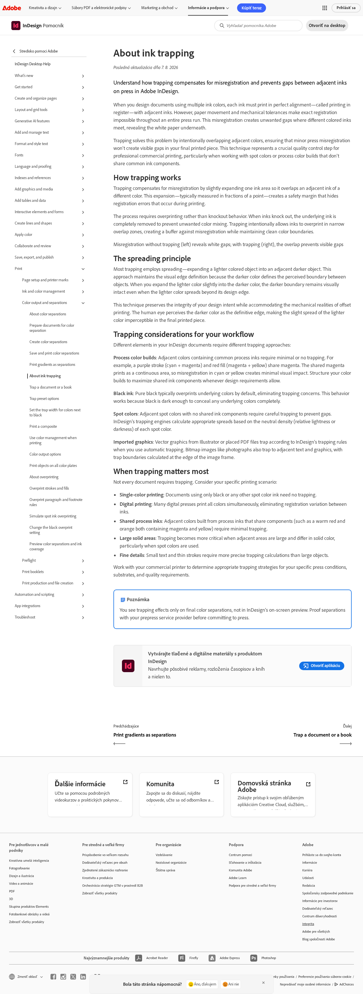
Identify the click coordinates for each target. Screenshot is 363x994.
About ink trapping (45, 376)
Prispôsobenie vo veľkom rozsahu (105, 855)
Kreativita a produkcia (97, 878)
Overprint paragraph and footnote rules (56, 502)
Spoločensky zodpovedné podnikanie (327, 893)
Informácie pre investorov (319, 901)
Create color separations (48, 341)
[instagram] (63, 977)
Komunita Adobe (240, 870)
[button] (324, 7)
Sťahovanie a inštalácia (245, 863)
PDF (12, 891)
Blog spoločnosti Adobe (318, 939)
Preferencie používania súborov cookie (324, 977)
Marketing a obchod (157, 7)
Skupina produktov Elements (29, 907)
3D (11, 899)
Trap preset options (44, 398)
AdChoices (346, 984)
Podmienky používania (278, 977)
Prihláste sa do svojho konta (321, 855)
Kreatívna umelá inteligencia (29, 861)
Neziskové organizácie (171, 863)
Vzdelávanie (164, 855)
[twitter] (73, 977)
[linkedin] (83, 977)
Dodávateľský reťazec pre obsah (104, 863)
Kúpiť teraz (251, 8)
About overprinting (43, 477)
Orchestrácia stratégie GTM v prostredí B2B (110, 886)
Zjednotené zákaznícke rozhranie (105, 870)
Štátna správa (165, 870)
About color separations (47, 314)
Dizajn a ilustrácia (21, 876)
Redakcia (308, 886)
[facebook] (53, 977)
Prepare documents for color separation (51, 328)
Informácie (309, 863)
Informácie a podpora (206, 7)
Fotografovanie (19, 868)
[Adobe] (11, 8)
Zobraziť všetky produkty (26, 922)
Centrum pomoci (240, 855)
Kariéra (307, 870)
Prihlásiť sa (346, 7)
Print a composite (43, 426)
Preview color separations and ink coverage (55, 546)
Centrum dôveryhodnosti (319, 916)
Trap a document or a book (50, 387)
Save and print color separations (54, 353)
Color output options (45, 454)
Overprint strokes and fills (49, 488)
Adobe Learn (237, 878)
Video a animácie (21, 884)
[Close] (263, 982)
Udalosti (308, 878)
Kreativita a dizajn (43, 7)
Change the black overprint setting (50, 530)
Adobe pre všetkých (316, 932)
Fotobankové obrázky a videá (29, 914)
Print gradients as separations (52, 364)
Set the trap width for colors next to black (55, 413)
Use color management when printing (53, 440)
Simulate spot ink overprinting (52, 516)
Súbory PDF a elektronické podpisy (99, 7)
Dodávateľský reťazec (317, 909)
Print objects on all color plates (53, 465)
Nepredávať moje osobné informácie (305, 984)
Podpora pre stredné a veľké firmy (252, 886)
